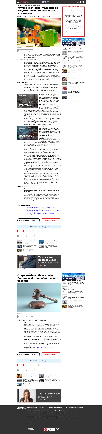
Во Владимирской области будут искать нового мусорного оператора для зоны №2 (40, 208)
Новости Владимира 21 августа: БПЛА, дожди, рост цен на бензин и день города (73, 27)
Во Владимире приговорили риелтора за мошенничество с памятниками (51, 376)
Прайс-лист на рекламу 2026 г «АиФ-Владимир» (48, 408)
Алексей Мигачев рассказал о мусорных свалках (29, 246)
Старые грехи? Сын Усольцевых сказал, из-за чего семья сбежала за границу (76, 297)
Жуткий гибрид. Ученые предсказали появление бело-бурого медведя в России (76, 57)
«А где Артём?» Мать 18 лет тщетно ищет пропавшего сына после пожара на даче (75, 66)
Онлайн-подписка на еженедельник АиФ (74, 407)
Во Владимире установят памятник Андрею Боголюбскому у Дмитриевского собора (30, 380)
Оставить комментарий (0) (51, 220)
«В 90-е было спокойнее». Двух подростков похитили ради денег (75, 47)
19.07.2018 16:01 (20, 5)
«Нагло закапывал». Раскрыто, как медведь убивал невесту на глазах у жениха (76, 283)
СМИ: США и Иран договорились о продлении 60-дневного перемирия (75, 97)
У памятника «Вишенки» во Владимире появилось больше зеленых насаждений (30, 384)
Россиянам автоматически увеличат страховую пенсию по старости (76, 78)
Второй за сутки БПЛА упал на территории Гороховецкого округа (73, 10)
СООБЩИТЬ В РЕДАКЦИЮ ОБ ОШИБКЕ (60, 410)
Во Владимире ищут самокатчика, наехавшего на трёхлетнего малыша (73, 32)
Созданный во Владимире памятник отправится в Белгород (52, 380)
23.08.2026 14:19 (20, 273)
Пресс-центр (41, 407)
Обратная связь (49, 407)
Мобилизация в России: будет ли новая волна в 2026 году (75, 87)
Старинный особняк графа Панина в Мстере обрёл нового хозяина (73, 16)
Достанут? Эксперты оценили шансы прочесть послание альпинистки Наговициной (76, 288)
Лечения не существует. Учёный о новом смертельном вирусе (75, 52)
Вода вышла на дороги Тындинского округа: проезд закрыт (76, 83)
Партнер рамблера (39, 428)
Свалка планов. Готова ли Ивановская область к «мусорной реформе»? (30, 250)
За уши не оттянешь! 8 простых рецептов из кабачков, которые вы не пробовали (76, 306)
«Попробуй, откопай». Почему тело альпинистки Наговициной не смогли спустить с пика (76, 301)
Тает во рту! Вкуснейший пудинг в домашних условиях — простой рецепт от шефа (75, 71)
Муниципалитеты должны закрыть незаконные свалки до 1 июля (52, 246)
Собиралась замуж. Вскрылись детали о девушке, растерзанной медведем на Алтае (75, 292)
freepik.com (19, 313)
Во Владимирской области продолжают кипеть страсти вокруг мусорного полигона (51, 242)
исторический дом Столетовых (44, 347)
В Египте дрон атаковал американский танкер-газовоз (74, 92)
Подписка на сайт (31, 408)
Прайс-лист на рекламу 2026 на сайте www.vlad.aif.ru (39, 410)
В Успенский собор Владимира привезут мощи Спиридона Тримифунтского (73, 21)
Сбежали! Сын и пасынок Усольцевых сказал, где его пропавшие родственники (76, 61)
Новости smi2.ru (22, 269)
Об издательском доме (32, 407)
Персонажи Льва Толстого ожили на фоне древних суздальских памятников (30, 376)
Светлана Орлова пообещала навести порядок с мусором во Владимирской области (30, 242)
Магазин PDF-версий (58, 407)
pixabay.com (20, 47)
